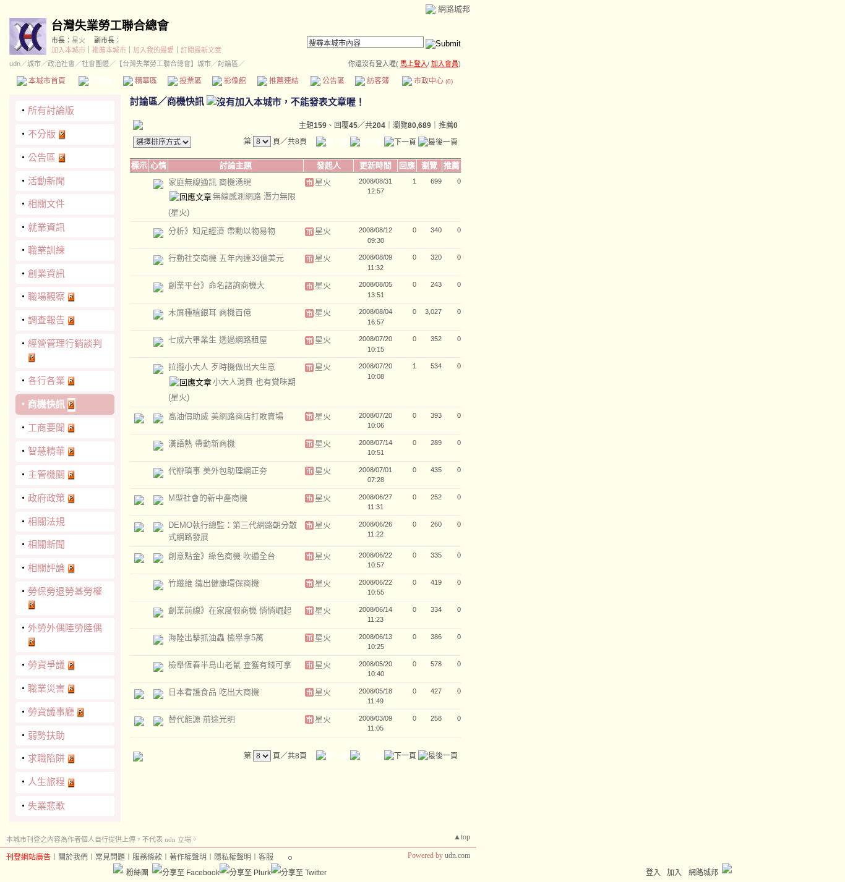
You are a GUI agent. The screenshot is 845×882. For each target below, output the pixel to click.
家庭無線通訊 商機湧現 (209, 182)
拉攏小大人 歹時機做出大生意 (221, 366)
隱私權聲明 (232, 857)
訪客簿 (377, 81)
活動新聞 (46, 181)
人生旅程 (46, 781)
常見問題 (110, 857)
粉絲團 (137, 872)
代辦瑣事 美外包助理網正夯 (217, 470)
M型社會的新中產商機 (207, 497)
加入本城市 (68, 50)
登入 (653, 872)
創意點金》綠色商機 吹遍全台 (221, 556)
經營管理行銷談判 (65, 343)
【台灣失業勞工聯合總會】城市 (163, 63)
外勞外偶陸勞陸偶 (65, 627)
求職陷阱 (46, 758)
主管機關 (46, 474)
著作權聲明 (188, 857)
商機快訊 (46, 404)
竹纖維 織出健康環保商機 (213, 583)
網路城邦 (454, 9)
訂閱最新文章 (201, 50)
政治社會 (61, 63)
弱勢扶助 (46, 735)
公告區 (332, 81)
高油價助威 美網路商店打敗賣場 (225, 416)
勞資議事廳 (51, 711)
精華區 (145, 81)
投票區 (190, 81)
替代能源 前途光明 (201, 719)
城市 (34, 63)
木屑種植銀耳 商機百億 (209, 312)
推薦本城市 (109, 50)
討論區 (100, 81)
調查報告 (46, 320)
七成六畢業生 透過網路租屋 (217, 339)
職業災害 (46, 688)
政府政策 (46, 498)
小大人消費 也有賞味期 (254, 381)
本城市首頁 (46, 81)
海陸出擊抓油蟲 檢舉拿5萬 (216, 637)
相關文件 (46, 203)
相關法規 (46, 521)
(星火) (178, 212)
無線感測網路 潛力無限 (254, 196)
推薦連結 (283, 81)
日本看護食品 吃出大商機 (213, 692)
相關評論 (46, 567)
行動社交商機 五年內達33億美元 (226, 258)
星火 (78, 40)
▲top (461, 837)
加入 (674, 872)
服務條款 (147, 857)
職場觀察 (46, 296)
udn (14, 63)
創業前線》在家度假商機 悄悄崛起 (229, 610)
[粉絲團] (118, 868)
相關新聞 (46, 544)
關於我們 (73, 857)
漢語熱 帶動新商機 (201, 443)
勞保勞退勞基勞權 (65, 591)
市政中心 (432, 81)
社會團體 (95, 63)
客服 (266, 857)
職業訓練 (46, 250)
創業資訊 (46, 273)
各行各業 (46, 380)
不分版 (42, 134)
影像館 (234, 81)
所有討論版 (51, 110)
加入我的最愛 (153, 50)
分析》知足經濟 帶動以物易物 (221, 230)
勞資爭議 (46, 664)
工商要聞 (46, 427)
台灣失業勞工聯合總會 (110, 25)
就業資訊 (46, 227)
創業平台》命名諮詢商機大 (216, 285)
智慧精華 (46, 451)
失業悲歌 (46, 805)
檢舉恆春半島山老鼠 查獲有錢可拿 (229, 664)
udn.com (457, 855)
